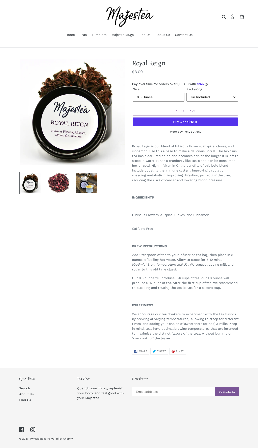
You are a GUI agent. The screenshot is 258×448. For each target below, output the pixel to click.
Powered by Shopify (60, 438)
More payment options (185, 131)
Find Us (25, 400)
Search (24, 388)
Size (136, 89)
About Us (26, 394)
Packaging (194, 89)
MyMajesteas (38, 438)
